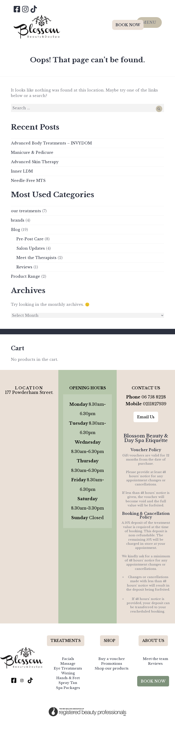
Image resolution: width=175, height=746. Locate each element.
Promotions (111, 663)
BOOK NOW (128, 25)
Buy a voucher (111, 659)
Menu (149, 22)
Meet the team (155, 659)
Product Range (25, 276)
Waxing (68, 673)
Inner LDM (22, 171)
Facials (68, 659)
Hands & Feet (68, 678)
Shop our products (112, 668)
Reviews (24, 267)
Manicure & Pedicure (32, 152)
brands (17, 220)
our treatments (26, 211)
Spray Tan (68, 683)
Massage (67, 663)
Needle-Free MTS (28, 180)
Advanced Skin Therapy (35, 162)
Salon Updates (30, 248)
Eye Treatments (68, 668)
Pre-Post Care (30, 239)
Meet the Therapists (36, 257)
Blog (15, 229)
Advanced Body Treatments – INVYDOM (51, 143)
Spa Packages (68, 688)
